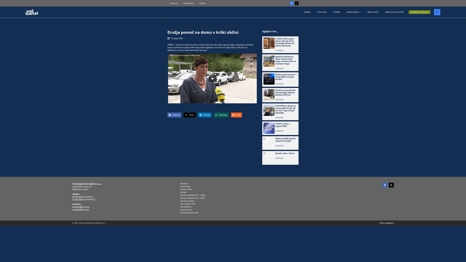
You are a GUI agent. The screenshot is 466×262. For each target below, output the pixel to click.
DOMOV (307, 12)
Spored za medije (187, 201)
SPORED (336, 12)
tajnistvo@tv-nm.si (80, 206)
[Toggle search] (437, 12)
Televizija (173, 3)
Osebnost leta (185, 210)
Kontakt (203, 3)
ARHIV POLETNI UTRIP (394, 12)
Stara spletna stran (188, 204)
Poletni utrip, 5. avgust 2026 (282, 125)
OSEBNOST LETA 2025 (419, 12)
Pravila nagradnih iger (189, 213)
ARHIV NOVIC (373, 12)
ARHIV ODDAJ (352, 12)
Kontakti (183, 192)
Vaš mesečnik (185, 207)
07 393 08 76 (78, 196)
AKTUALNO (322, 12)
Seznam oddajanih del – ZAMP (192, 198)
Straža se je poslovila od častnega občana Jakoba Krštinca (285, 92)
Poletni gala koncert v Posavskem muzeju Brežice (285, 77)
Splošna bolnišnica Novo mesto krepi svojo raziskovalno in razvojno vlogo (285, 60)
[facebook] (385, 185)
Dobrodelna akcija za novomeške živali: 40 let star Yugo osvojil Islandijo (285, 109)
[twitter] (297, 3)
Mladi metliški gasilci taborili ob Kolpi (285, 139)
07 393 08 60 (78, 199)
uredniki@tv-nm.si (80, 209)
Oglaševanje (188, 3)
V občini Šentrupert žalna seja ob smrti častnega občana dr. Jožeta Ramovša (285, 42)
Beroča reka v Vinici (284, 153)
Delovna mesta (186, 189)
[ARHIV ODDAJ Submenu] (360, 12)
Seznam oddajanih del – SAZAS (192, 195)
